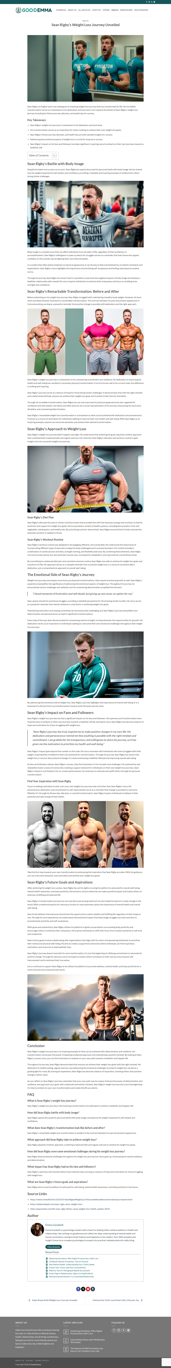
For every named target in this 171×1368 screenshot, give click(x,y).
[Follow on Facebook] (146, 2)
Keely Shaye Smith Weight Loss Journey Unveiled (54, 1300)
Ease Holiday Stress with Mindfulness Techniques (87, 1340)
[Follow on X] (152, 2)
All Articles (84, 10)
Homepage (61, 10)
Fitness (106, 10)
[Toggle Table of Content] (53, 155)
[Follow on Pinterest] (154, 2)
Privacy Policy (42, 1360)
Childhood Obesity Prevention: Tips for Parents (68, 1261)
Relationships (141, 10)
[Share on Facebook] (78, 1289)
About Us (72, 10)
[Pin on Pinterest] (88, 1289)
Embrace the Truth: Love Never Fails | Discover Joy (116, 1300)
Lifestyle (96, 10)
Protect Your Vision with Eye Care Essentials (67, 1267)
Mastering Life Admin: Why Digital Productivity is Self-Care (73, 1258)
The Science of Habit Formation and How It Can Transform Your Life (86, 1349)
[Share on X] (83, 1289)
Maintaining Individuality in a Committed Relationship (71, 1276)
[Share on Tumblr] (93, 1289)
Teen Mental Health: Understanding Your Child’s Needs (71, 1264)
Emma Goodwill (54, 1224)
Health (114, 10)
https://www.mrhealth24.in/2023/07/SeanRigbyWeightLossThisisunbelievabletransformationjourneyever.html (81, 1199)
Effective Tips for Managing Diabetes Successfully (69, 1270)
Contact (30, 1360)
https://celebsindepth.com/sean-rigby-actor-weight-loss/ (56, 1204)
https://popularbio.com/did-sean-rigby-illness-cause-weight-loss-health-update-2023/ (70, 1209)
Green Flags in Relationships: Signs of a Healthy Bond (71, 1273)
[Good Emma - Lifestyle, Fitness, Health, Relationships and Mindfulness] (33, 10)
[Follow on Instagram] (149, 2)
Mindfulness (126, 10)
